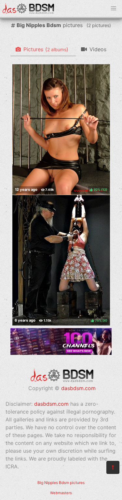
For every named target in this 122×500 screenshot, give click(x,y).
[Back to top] (112, 467)
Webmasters (61, 493)
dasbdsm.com (78, 388)
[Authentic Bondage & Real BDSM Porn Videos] (61, 353)
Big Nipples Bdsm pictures (61, 482)
